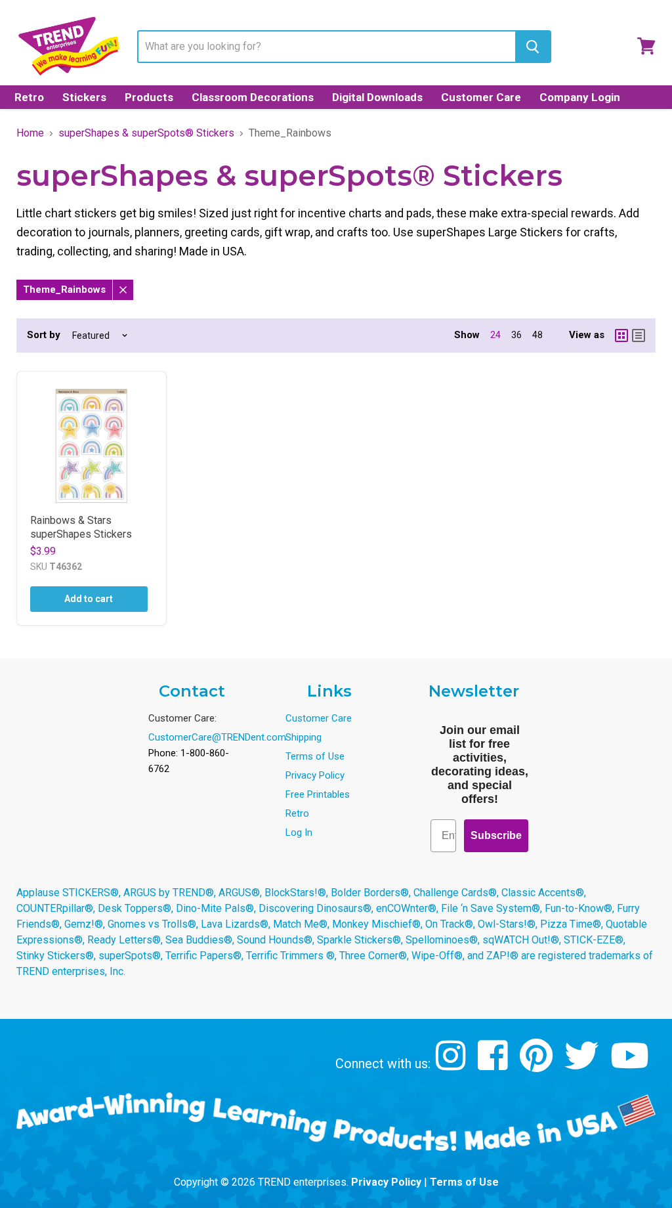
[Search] (532, 47)
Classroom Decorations (253, 97)
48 (537, 335)
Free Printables (317, 794)
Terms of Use (315, 756)
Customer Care (481, 97)
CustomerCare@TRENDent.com (217, 737)
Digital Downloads (377, 97)
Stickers (84, 97)
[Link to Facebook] (494, 1065)
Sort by (43, 335)
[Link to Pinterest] (537, 1065)
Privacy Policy (315, 775)
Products (149, 97)
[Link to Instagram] (452, 1065)
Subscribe (496, 835)
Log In (298, 832)
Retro (29, 97)
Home (30, 133)
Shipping (303, 737)
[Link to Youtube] (631, 1065)
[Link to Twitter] (583, 1065)
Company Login (579, 97)
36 (516, 335)
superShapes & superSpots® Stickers (146, 133)
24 (495, 335)
